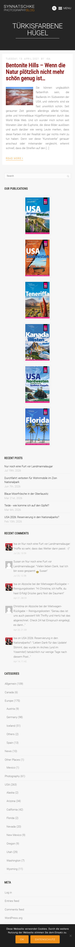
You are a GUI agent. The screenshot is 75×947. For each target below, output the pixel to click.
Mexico (11, 767)
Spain (10, 742)
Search (54, 8)
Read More (14, 158)
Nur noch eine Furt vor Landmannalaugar (28, 466)
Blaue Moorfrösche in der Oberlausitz (26, 493)
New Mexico (14, 835)
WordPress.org (13, 918)
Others (11, 734)
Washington (14, 860)
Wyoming (12, 869)
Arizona (11, 801)
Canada (9, 692)
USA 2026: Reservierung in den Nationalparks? (31, 517)
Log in (8, 892)
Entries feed (12, 901)
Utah (9, 852)
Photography (12, 776)
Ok (22, 939)
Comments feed (14, 909)
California (12, 809)
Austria (11, 708)
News (8, 751)
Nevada (11, 826)
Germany (12, 717)
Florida (10, 818)
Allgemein (10, 683)
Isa (48, 59)
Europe (9, 700)
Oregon (11, 843)
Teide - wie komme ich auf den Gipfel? (26, 505)
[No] (70, 936)
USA (7, 784)
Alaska (10, 792)
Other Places (12, 759)
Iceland (11, 725)
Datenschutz (45, 939)
